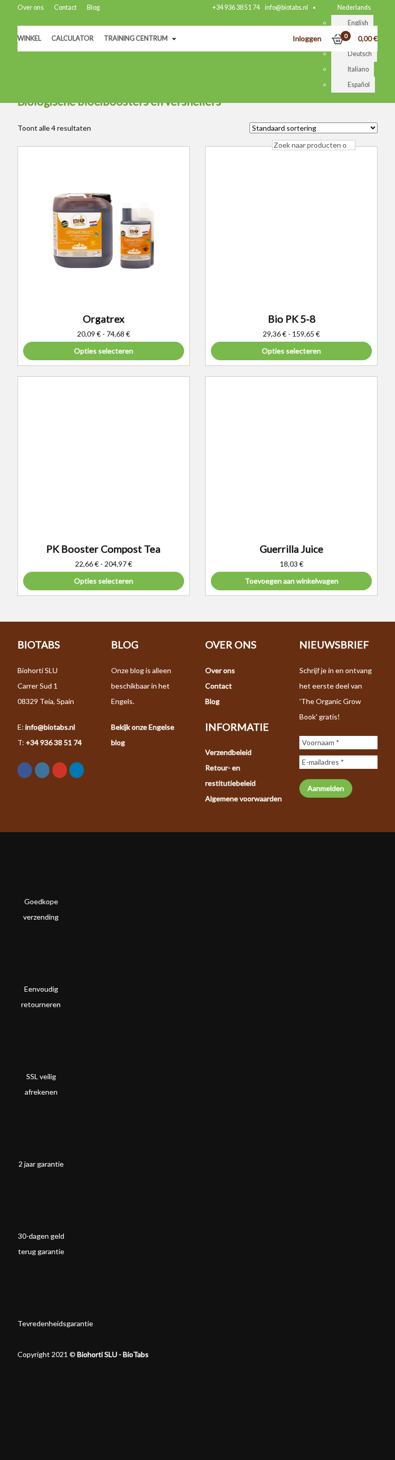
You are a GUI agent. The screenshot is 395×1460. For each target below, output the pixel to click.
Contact (65, 7)
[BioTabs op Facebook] (24, 770)
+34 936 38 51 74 (236, 7)
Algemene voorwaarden (243, 798)
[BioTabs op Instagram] (42, 770)
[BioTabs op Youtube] (59, 770)
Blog (93, 7)
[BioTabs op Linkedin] (76, 770)
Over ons (30, 7)
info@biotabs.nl (286, 7)
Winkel (29, 38)
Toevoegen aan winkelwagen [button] (291, 580)
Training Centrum (136, 38)
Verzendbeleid (228, 752)
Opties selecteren (103, 350)
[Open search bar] (277, 129)
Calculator (72, 38)
